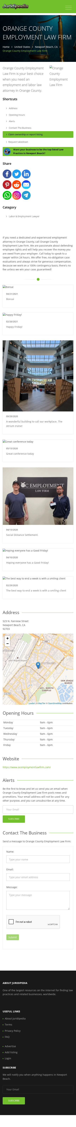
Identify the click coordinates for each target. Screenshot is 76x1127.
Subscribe (13, 818)
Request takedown (18, 141)
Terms (8, 1024)
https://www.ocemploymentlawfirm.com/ (27, 767)
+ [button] (7, 638)
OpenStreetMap (55, 703)
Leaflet (32, 703)
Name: (10, 851)
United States (22, 47)
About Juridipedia (15, 1018)
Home (6, 47)
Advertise (10, 1046)
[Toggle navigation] (68, 8)
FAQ (7, 1036)
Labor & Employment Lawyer (23, 216)
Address (12, 108)
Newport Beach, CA (46, 47)
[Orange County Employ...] (38, 665)
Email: (10, 869)
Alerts (11, 121)
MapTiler (42, 703)
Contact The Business (19, 127)
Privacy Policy (13, 1030)
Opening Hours (16, 114)
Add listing (11, 1052)
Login (8, 1058)
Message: (11, 887)
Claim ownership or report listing (25, 134)
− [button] (7, 643)
